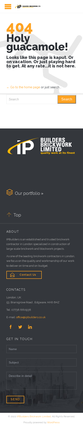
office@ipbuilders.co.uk (31, 317)
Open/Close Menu (8, 6)
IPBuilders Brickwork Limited (34, 416)
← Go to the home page (23, 87)
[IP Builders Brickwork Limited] (27, 6)
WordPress (53, 422)
